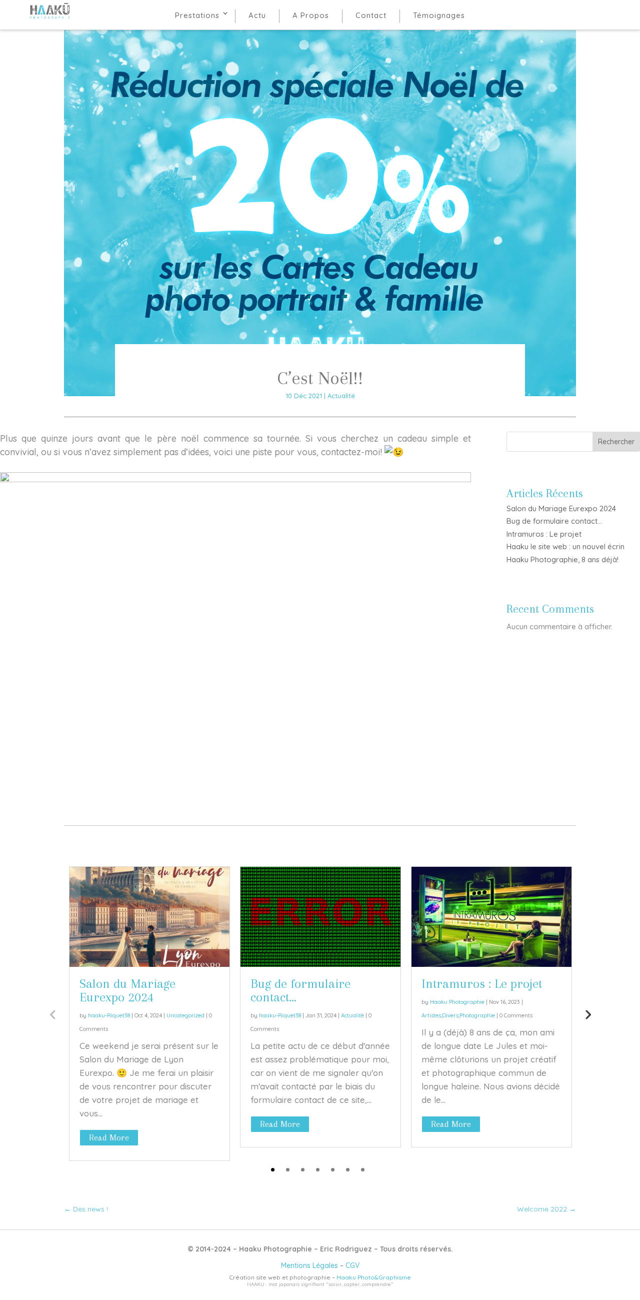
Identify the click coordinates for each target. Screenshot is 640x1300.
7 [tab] (362, 1169)
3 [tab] (302, 1169)
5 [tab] (332, 1169)
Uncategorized (185, 1015)
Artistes (431, 1015)
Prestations (197, 15)
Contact (371, 15)
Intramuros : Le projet (544, 534)
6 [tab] (348, 1169)
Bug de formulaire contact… (554, 521)
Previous (53, 1014)
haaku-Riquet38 (109, 1015)
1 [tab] (272, 1169)
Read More (109, 1137)
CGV (353, 1265)
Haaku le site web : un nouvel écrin (565, 546)
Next (587, 1014)
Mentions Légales (309, 1265)
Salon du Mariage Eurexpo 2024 (561, 508)
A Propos (310, 15)
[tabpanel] (149, 1013)
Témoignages (439, 15)
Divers (450, 1015)
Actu (257, 15)
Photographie (477, 1015)
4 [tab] (318, 1169)
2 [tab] (288, 1169)
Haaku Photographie (457, 1001)
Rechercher (616, 441)
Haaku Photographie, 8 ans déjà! (562, 559)
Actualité (341, 396)
